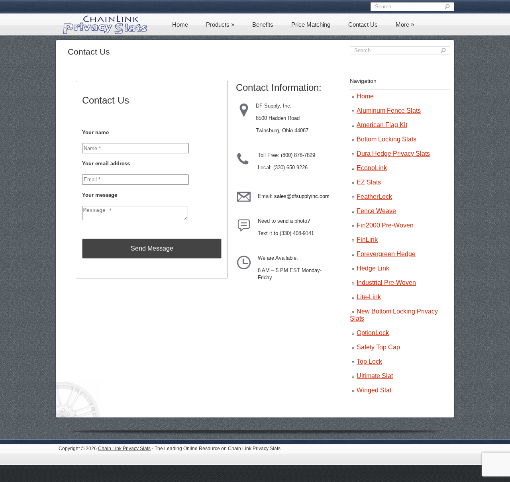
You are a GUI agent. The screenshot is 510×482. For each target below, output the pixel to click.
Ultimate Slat (375, 375)
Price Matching (310, 24)
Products (220, 24)
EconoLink (372, 168)
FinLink (367, 239)
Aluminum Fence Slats (389, 110)
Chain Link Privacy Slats (124, 448)
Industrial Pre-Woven (386, 282)
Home (180, 24)
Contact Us (363, 24)
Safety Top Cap (378, 347)
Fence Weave (376, 211)
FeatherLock (374, 196)
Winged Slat (374, 390)
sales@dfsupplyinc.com (302, 196)
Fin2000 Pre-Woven (385, 225)
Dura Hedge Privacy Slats (393, 153)
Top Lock (369, 361)
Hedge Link (373, 268)
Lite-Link (369, 297)
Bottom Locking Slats (386, 139)
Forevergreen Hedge (386, 254)
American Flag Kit (382, 124)
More (405, 24)
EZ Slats (369, 182)
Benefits (262, 24)
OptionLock (373, 332)
